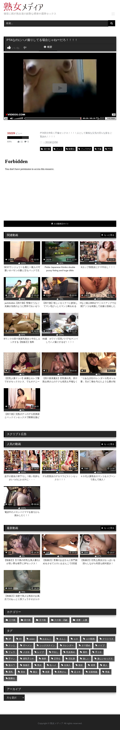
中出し (55, 652)
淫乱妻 (71, 658)
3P (9, 639)
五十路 (42, 620)
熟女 (39, 665)
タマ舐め (86, 645)
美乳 (10, 672)
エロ (76, 639)
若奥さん (62, 672)
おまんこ (46, 639)
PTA (110, 149)
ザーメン (27, 645)
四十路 (47, 149)
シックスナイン (47, 645)
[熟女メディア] (60, 7)
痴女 (80, 665)
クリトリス (107, 639)
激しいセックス (105, 658)
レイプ (40, 652)
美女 (23, 672)
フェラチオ (86, 149)
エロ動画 (90, 639)
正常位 (57, 658)
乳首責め (70, 652)
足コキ (77, 672)
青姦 (107, 672)
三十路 (12, 620)
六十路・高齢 (61, 620)
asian (32, 639)
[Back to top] (110, 721)
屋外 (85, 652)
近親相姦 (93, 672)
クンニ (59, 149)
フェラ (11, 652)
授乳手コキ (28, 658)
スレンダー (68, 645)
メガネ (26, 652)
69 (20, 639)
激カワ (11, 665)
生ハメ (53, 665)
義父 (35, 672)
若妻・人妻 (81, 620)
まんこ (62, 639)
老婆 (47, 672)
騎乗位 (72, 149)
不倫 (99, 149)
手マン (11, 658)
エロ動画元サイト (61, 224)
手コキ (98, 652)
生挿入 (67, 665)
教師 (44, 658)
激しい (86, 658)
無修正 (26, 665)
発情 (93, 665)
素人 (105, 665)
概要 (49, 47)
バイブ (101, 645)
